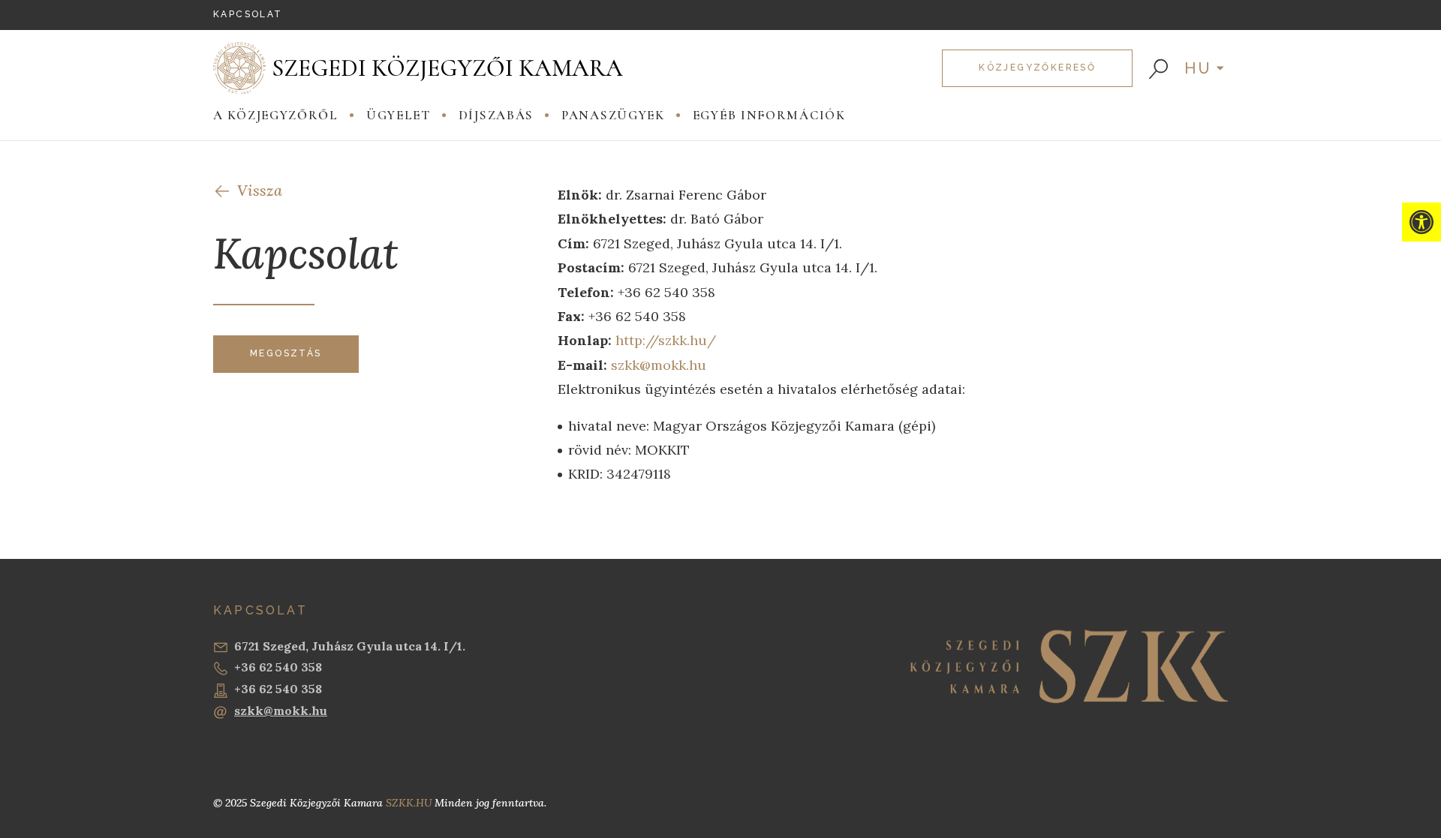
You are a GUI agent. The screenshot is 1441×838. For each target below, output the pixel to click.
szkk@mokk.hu (658, 365)
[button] (1421, 222)
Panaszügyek (613, 115)
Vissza (259, 190)
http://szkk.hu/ (665, 340)
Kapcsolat (248, 14)
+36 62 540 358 (278, 666)
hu (1198, 68)
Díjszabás (496, 115)
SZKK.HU (409, 802)
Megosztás (286, 353)
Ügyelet (398, 115)
